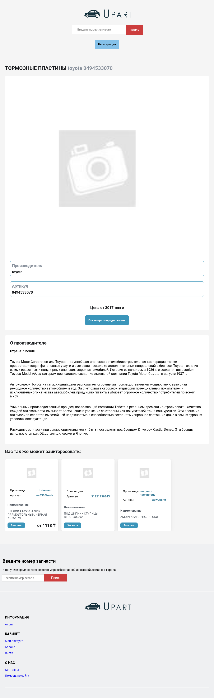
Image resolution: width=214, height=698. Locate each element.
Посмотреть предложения (107, 320)
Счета (9, 653)
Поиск (134, 30)
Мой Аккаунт (14, 641)
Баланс (10, 647)
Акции (9, 624)
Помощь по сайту (17, 675)
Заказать (16, 525)
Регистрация (107, 44)
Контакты (12, 669)
